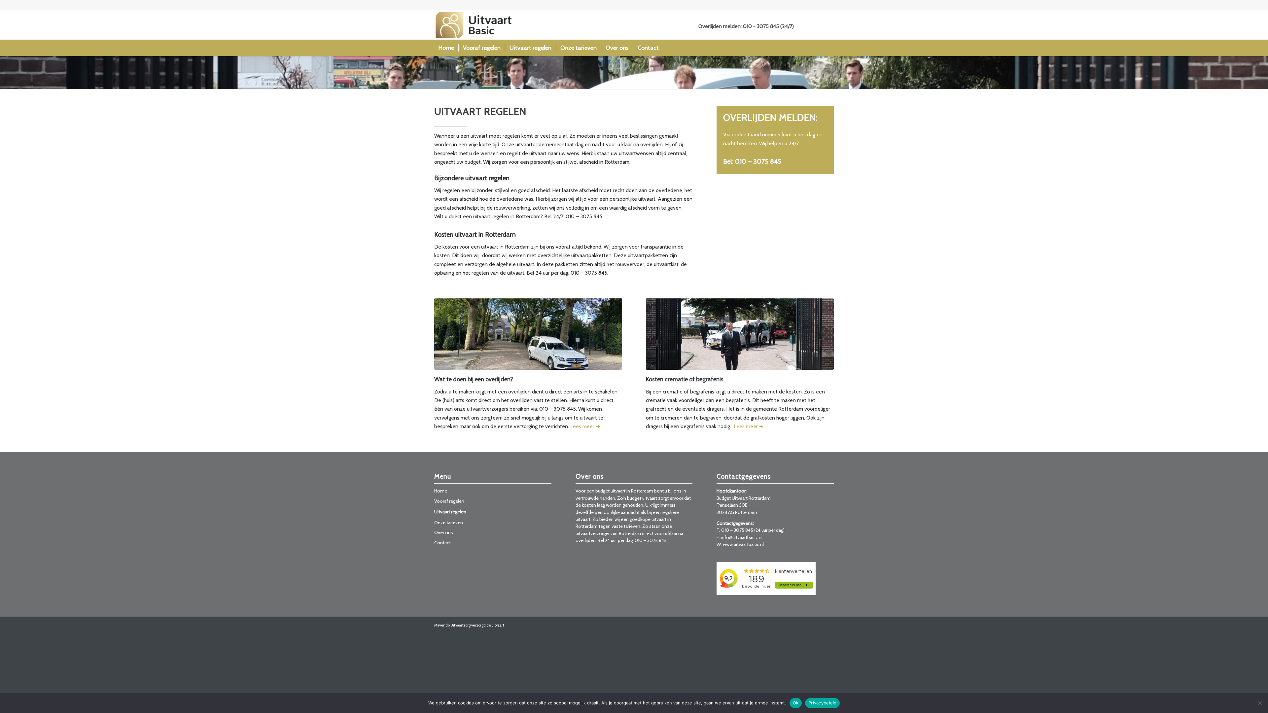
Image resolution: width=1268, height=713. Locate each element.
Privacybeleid (822, 702)
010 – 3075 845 (737, 530)
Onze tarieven (448, 523)
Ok (796, 702)
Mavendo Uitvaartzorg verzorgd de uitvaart (469, 625)
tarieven (632, 526)
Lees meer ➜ (585, 426)
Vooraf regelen (449, 501)
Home (440, 491)
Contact (442, 543)
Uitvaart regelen (450, 512)
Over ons (443, 532)
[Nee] (1259, 703)
